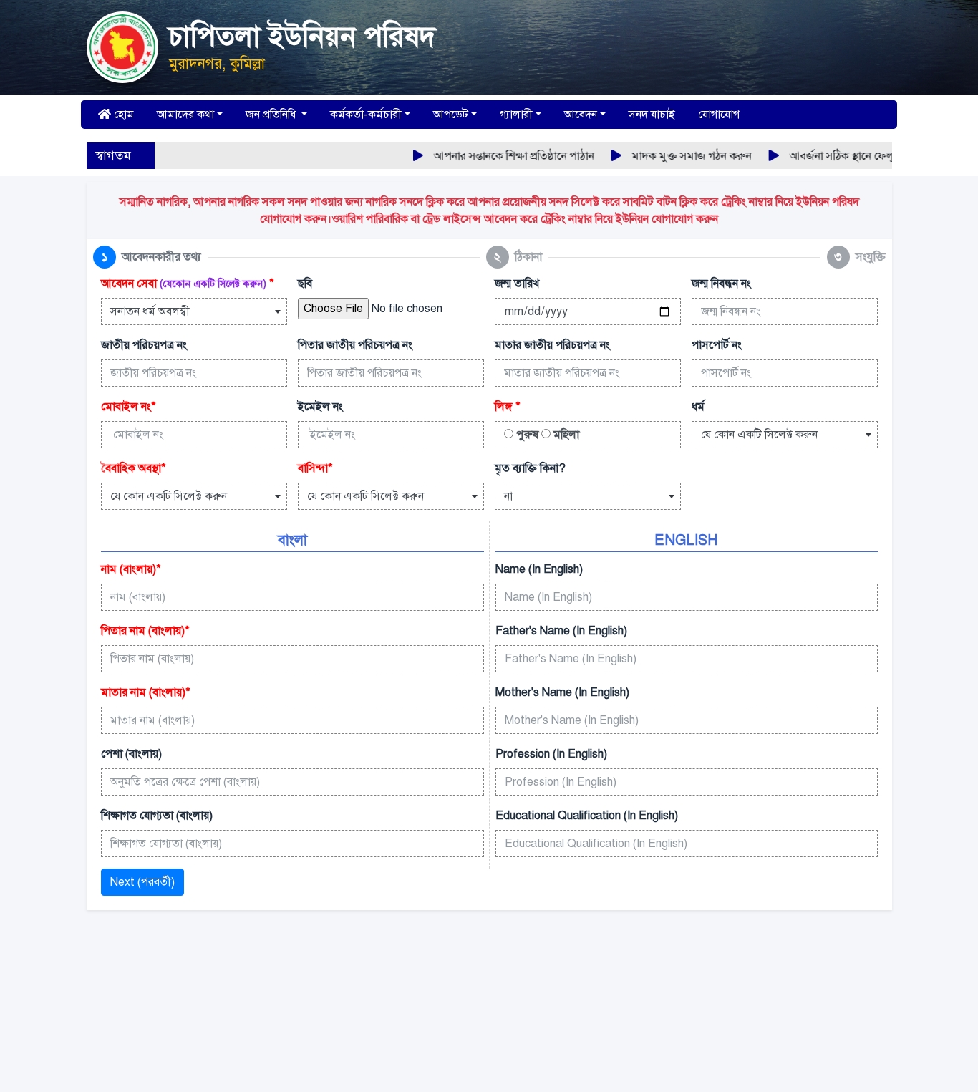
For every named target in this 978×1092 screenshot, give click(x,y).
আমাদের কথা (185, 114)
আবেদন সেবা (187, 283)
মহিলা (565, 434)
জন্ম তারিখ (517, 283)
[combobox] (194, 311)
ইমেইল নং (320, 407)
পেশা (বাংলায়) (131, 754)
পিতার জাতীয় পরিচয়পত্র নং (355, 345)
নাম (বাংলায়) (131, 569)
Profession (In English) (551, 754)
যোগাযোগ (719, 114)
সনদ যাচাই (652, 114)
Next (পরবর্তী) (142, 882)
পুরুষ (525, 434)
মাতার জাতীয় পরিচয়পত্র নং (552, 345)
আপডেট (450, 114)
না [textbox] (508, 496)
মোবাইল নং (128, 407)
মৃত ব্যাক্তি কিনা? (530, 468)
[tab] (147, 257)
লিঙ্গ (508, 407)
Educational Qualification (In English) (586, 815)
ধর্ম (698, 407)
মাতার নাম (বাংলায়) (145, 692)
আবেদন (580, 114)
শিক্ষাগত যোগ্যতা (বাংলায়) (157, 815)
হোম (122, 114)
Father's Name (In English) (561, 631)
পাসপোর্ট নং (717, 345)
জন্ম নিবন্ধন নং (721, 283)
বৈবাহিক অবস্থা (133, 468)
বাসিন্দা (315, 468)
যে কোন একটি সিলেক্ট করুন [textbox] (759, 434)
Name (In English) (539, 569)
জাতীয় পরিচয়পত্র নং (144, 345)
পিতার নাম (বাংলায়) (145, 631)
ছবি (305, 283)
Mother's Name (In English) (562, 692)
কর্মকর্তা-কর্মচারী (366, 114)
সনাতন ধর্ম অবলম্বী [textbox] (150, 311)
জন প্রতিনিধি (272, 114)
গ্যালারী (516, 114)
